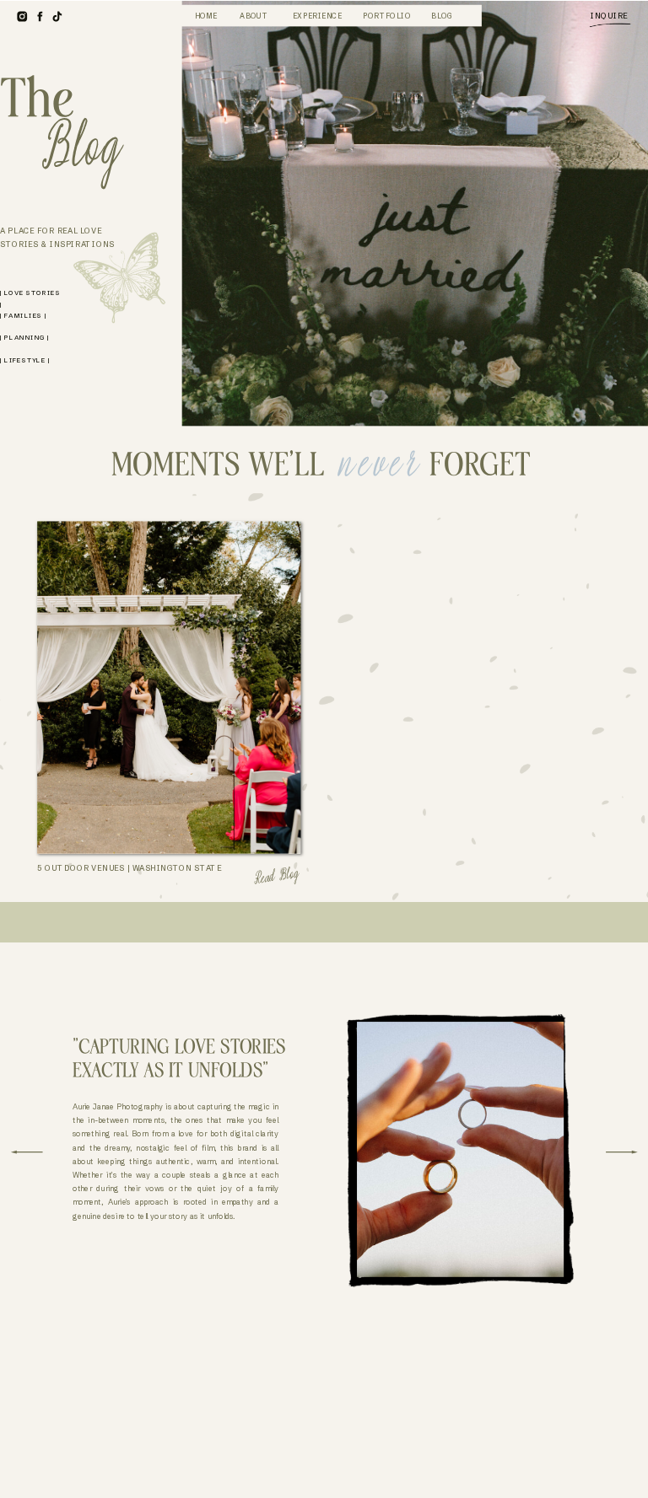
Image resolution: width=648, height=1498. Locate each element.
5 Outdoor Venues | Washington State (129, 868)
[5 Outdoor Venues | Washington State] (168, 688)
